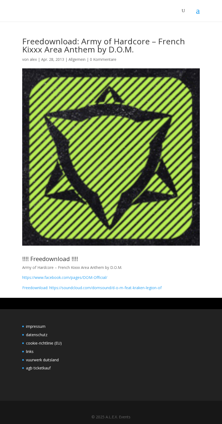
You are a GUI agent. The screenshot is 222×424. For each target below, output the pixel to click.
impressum (35, 326)
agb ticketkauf (38, 367)
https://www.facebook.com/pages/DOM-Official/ (64, 277)
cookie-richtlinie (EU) (44, 343)
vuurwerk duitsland (42, 359)
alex (33, 59)
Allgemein (77, 59)
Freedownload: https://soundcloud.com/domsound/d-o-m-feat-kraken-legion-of (92, 287)
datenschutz (36, 334)
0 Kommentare (103, 59)
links (30, 351)
